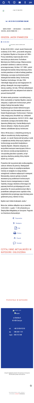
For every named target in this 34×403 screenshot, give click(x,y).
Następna (11, 222)
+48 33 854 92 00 (19, 328)
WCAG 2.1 (23, 386)
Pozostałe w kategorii (17, 300)
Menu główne (19, 2)
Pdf (10, 227)
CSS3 (17, 387)
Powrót (11, 237)
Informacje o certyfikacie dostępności (17, 380)
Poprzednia (11, 217)
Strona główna (3, 2)
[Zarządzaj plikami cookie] (31, 385)
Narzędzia (14, 2)
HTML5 (14, 387)
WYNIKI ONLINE (24, 21)
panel (30, 2)
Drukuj (11, 232)
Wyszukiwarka (9, 2)
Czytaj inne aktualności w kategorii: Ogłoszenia (16, 251)
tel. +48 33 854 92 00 (12, 21)
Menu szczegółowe (25, 2)
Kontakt (11, 242)
